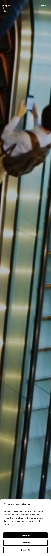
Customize (25, 543)
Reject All (25, 550)
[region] (25, 527)
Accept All (25, 535)
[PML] (7, 8)
